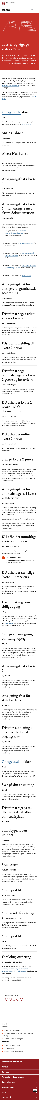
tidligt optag (9, 623)
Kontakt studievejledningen (13, 1039)
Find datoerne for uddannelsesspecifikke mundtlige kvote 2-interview (20, 560)
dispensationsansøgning (10, 85)
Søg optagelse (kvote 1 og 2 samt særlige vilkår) (18, 1034)
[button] (35, 9)
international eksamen (25, 243)
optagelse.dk (26, 124)
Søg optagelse (9, 1048)
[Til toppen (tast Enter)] (35, 1043)
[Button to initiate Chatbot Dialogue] (35, 1090)
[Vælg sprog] (32, 9)
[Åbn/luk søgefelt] (28, 9)
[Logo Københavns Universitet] (16, 3)
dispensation (26, 275)
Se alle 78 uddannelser (12, 1030)
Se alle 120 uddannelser (12, 1045)
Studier (6, 9)
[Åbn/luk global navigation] (36, 3)
